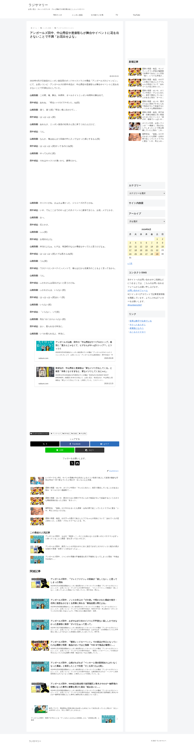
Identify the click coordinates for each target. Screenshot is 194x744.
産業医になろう (137, 328)
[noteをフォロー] (77, 463)
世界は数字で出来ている (141, 321)
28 (152, 254)
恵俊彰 (75, 433)
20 (146, 250)
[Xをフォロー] (72, 463)
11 (136, 246)
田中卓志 (67, 433)
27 (146, 254)
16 (162, 246)
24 (130, 254)
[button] (89, 450)
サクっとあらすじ (138, 325)
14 (152, 246)
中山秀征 (83, 433)
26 (141, 254)
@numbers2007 (135, 305)
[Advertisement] (75, 56)
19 (141, 250)
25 (135, 254)
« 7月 (130, 263)
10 (130, 246)
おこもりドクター (138, 332)
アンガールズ (57, 433)
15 (157, 246)
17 (130, 250)
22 (157, 250)
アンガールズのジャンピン (40, 433)
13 (146, 246)
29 (157, 254)
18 (135, 250)
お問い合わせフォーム (138, 290)
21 (152, 250)
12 (141, 246)
